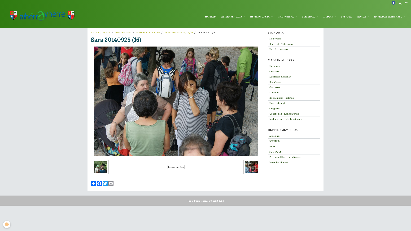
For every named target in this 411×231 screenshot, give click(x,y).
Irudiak (328, 16)
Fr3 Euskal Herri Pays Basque (285, 157)
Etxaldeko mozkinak (280, 76)
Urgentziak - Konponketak (284, 113)
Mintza (362, 16)
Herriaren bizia (232, 16)
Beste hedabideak (278, 162)
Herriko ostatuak (278, 49)
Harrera (210, 16)
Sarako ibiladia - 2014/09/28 (179, 32)
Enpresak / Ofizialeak (281, 44)
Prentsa (346, 16)
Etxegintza (275, 82)
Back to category (176, 167)
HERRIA (273, 146)
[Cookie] (6, 224)
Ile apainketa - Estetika (281, 97)
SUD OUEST (276, 151)
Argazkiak (274, 135)
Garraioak (274, 87)
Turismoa (308, 16)
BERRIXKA (274, 141)
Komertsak (275, 38)
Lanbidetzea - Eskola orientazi (285, 119)
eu (406, 3)
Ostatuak (274, 71)
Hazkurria (274, 66)
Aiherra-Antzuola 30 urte (148, 32)
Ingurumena (285, 16)
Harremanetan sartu (388, 16)
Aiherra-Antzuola (123, 32)
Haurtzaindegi (277, 103)
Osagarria (274, 108)
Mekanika (274, 92)
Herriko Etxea (260, 16)
